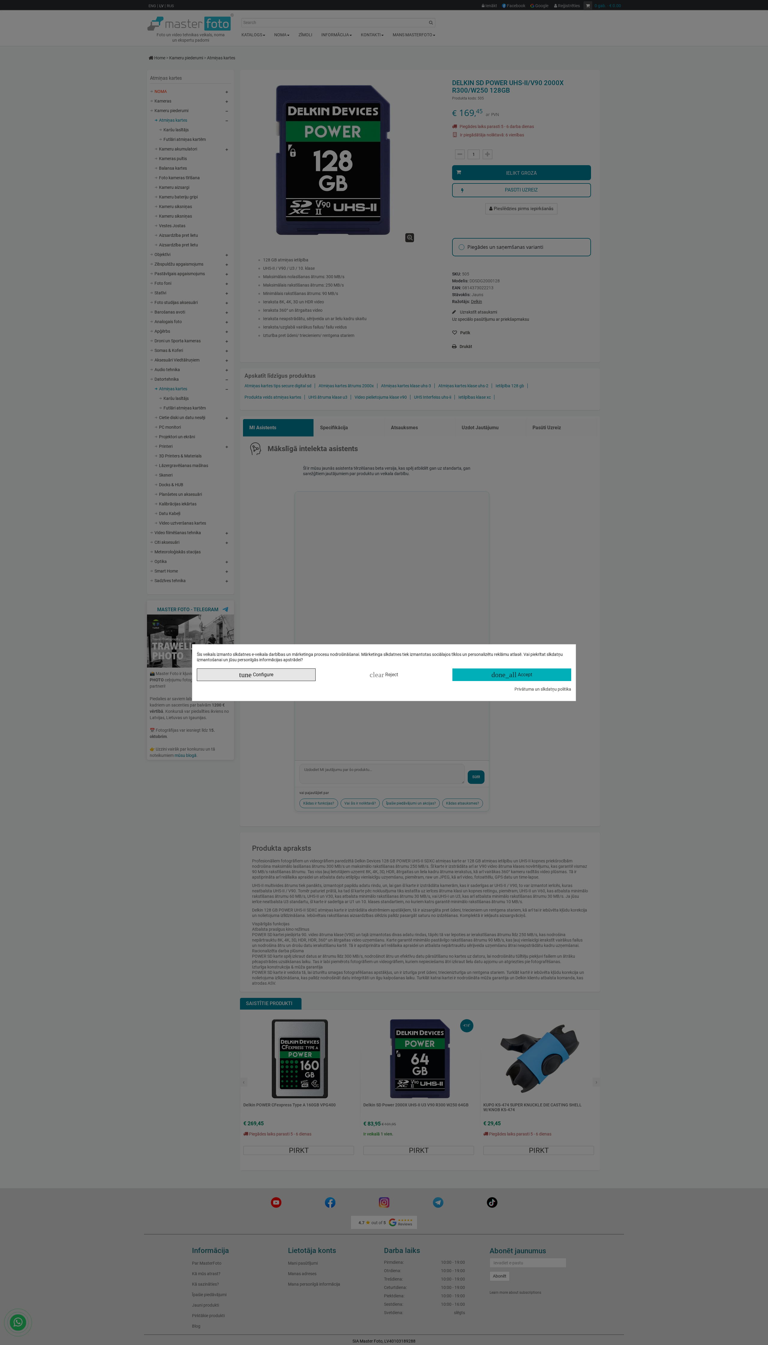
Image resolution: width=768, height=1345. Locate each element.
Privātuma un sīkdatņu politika (542, 689)
